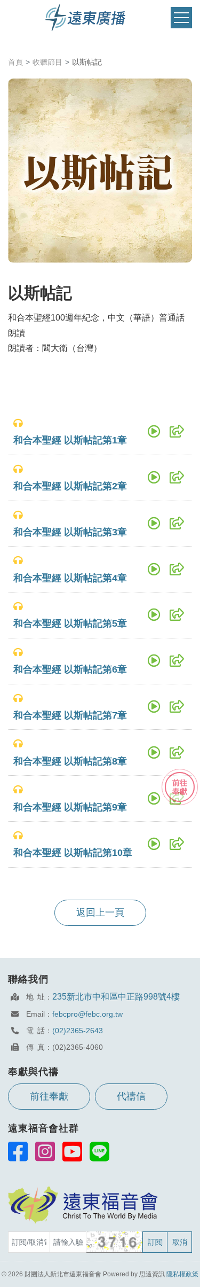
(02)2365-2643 (77, 1030)
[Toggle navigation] (181, 18)
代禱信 (131, 1096)
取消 (179, 1242)
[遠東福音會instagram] (45, 1151)
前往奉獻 (49, 1096)
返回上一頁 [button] (100, 912)
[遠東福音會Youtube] (72, 1151)
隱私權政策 (182, 1274)
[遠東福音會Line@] (99, 1151)
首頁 (15, 62)
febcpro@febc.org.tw (87, 1014)
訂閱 (155, 1242)
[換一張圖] (114, 1242)
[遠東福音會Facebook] (18, 1151)
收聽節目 (47, 62)
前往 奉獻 (179, 787)
